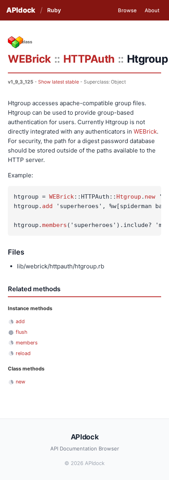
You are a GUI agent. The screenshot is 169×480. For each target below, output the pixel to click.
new (150, 196)
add (47, 206)
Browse (127, 10)
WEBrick (29, 58)
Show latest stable (58, 82)
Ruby (54, 10)
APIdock (20, 10)
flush (22, 332)
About (152, 10)
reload (23, 353)
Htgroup (128, 196)
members (54, 225)
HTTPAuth (89, 58)
